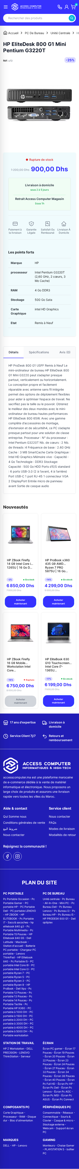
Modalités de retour (62, 835)
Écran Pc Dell (51, 1087)
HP (14, 1145)
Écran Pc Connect (63, 1099)
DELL (6, 1145)
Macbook (21, 942)
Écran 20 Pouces (55, 1056)
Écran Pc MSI (51, 1095)
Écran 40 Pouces (55, 1079)
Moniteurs (49, 1145)
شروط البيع (10, 828)
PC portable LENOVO (23, 910)
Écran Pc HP (65, 1083)
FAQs (52, 822)
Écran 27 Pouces (55, 1068)
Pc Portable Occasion (16, 899)
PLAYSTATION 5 (54, 1149)
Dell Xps (21, 988)
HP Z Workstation (13, 1048)
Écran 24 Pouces (64, 1064)
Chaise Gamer (65, 1145)
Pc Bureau (68, 899)
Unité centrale (51, 899)
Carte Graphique (13, 1112)
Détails (14, 352)
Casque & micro (63, 1120)
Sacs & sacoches (18, 922)
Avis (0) (64, 352)
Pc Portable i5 (19, 961)
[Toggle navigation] (5, 6)
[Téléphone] (59, 6)
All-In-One (51, 903)
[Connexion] (66, 7)
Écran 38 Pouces (64, 1076)
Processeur (10, 1116)
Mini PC (64, 903)
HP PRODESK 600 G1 (55, 918)
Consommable (51, 1112)
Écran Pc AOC (62, 1091)
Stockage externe (53, 1124)
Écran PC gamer (53, 1048)
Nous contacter (13, 835)
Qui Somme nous (14, 816)
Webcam (48, 1128)
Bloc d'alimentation (21, 1120)
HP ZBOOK (11, 914)
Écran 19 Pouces (64, 1052)
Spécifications (39, 352)
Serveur (26, 1056)
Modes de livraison (62, 828)
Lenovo (22, 1145)
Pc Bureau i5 (65, 914)
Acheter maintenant (20, 602)
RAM (22, 1116)
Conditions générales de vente (24, 822)
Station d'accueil (13, 945)
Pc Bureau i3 (62, 910)
